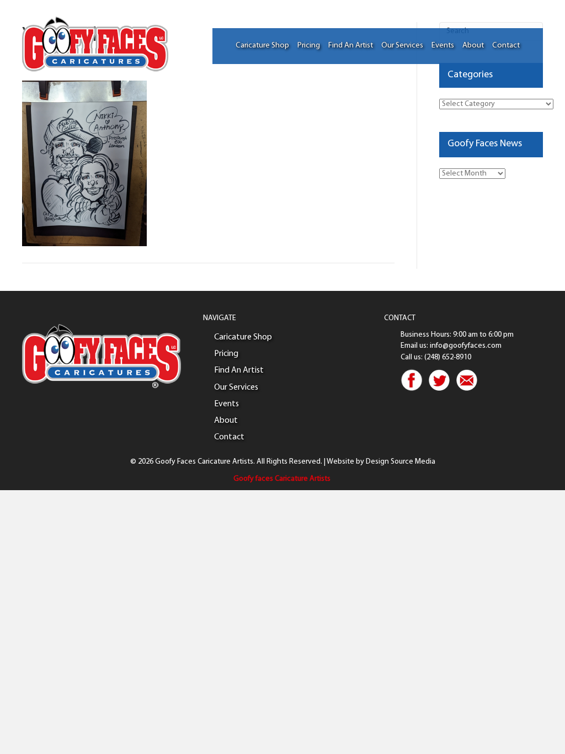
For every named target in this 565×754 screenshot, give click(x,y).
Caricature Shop (262, 45)
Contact (506, 45)
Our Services (402, 45)
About (473, 45)
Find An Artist (350, 45)
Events (442, 45)
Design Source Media (400, 462)
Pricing (308, 45)
